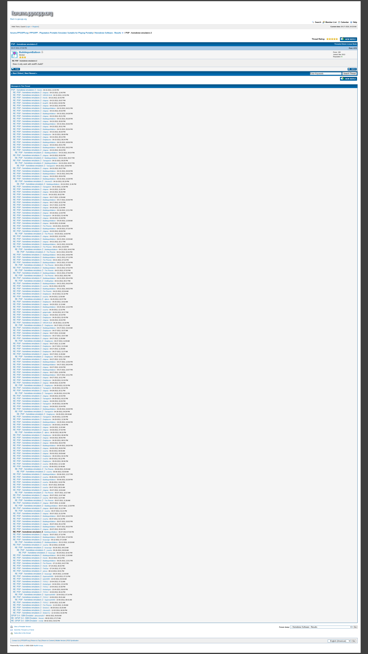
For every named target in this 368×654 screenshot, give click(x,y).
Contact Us (16, 640)
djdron (47, 299)
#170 (355, 48)
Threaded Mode (340, 44)
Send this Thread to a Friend (24, 630)
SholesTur (46, 613)
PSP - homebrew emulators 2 (23, 90)
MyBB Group (38, 645)
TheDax (45, 568)
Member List (331, 22)
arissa (45, 571)
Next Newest (30, 73)
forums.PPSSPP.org (19, 33)
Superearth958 (48, 576)
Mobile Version (60, 640)
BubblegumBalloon (29, 52)
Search (318, 22)
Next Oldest (18, 73)
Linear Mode (352, 44)
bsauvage (46, 540)
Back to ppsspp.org (18, 19)
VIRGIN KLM (47, 95)
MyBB (21, 645)
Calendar (345, 22)
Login (28, 26)
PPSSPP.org (25, 640)
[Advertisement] (106, 10)
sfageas (45, 92)
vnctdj (41, 621)
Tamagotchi (47, 160)
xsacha (45, 286)
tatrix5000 (46, 579)
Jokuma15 (48, 181)
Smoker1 (46, 608)
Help (355, 22)
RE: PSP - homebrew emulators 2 (27, 92)
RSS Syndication (72, 640)
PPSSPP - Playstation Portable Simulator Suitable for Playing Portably (61, 33)
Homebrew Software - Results (108, 33)
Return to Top (36, 640)
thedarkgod (47, 584)
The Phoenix (47, 226)
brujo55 (45, 103)
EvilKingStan (49, 281)
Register (35, 26)
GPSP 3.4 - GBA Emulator (22, 615)
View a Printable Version (22, 626)
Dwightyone (47, 134)
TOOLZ (45, 581)
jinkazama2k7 (40, 615)
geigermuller (47, 312)
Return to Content (48, 640)
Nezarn (41, 618)
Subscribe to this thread (22, 633)
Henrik (39, 90)
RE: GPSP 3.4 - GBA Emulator (24, 618)
